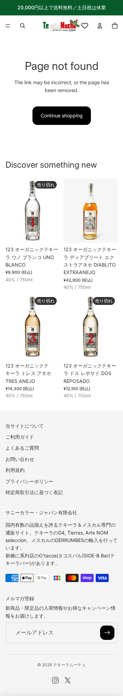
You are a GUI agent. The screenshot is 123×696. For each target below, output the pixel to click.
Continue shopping (62, 115)
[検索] (22, 25)
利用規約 (15, 470)
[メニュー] (8, 26)
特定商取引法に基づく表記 (34, 492)
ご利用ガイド (19, 437)
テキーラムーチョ (69, 664)
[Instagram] (55, 680)
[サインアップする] (107, 633)
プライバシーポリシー (29, 481)
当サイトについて (24, 425)
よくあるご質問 (22, 448)
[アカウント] (99, 25)
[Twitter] (68, 680)
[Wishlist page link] (84, 25)
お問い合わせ (19, 459)
